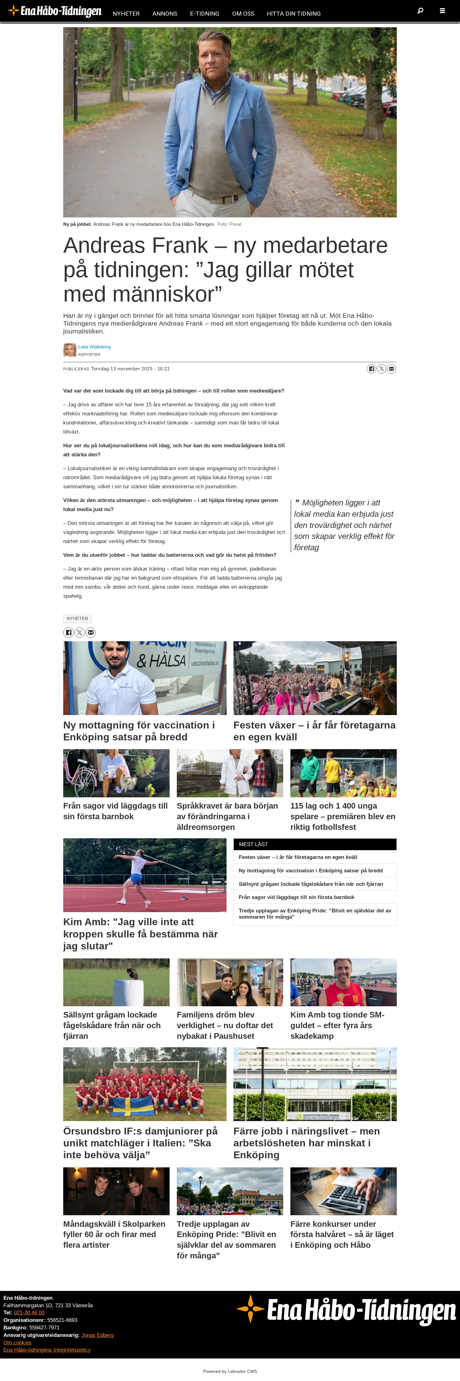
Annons (164, 13)
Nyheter (126, 13)
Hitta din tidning (294, 13)
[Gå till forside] (54, 11)
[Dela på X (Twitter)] (381, 368)
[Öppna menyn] (442, 11)
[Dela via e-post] (391, 368)
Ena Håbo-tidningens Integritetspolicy (47, 1350)
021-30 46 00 (29, 1313)
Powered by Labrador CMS (230, 1371)
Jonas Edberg (97, 1335)
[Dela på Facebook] (371, 368)
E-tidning (204, 13)
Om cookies (17, 1343)
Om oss (243, 13)
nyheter (78, 618)
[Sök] (421, 11)
